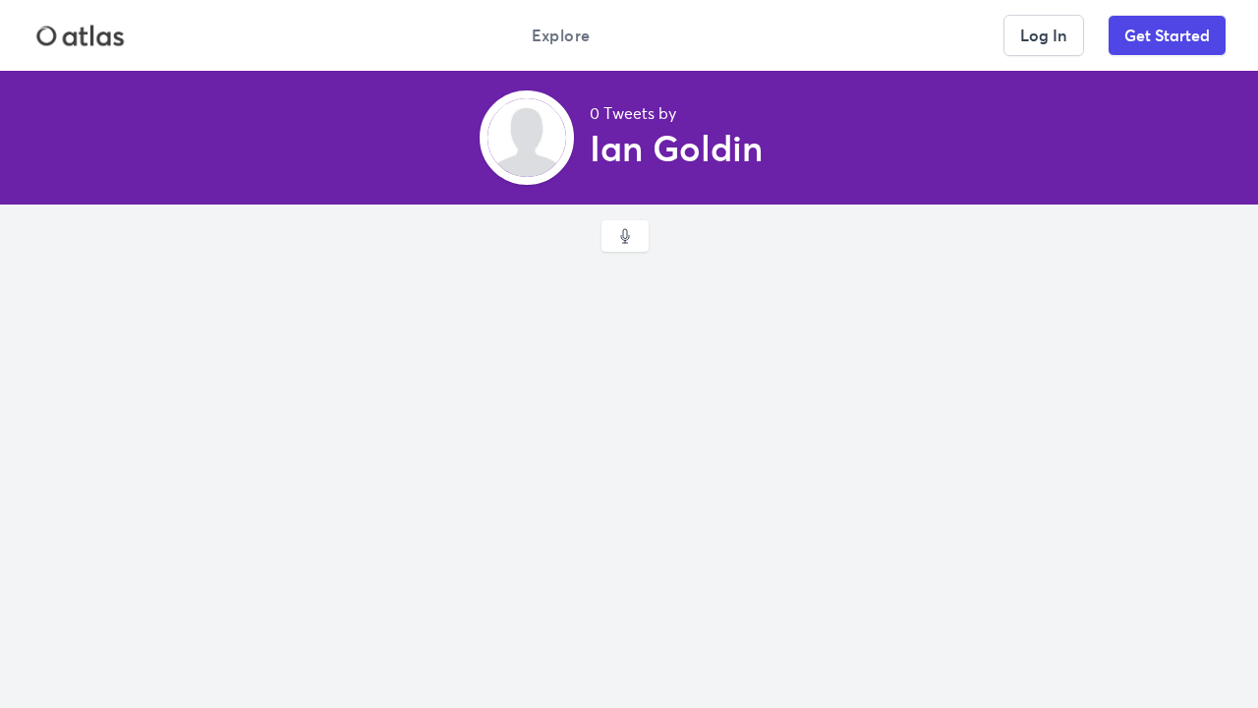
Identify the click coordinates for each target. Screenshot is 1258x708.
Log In (1043, 35)
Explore (561, 35)
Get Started (1167, 35)
